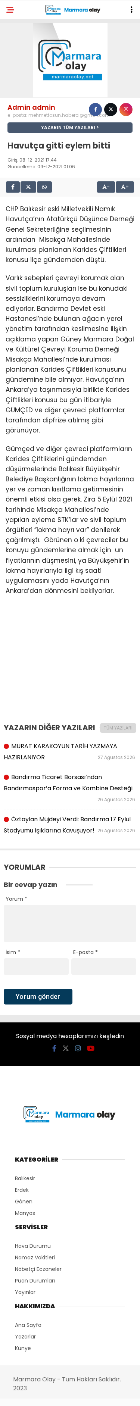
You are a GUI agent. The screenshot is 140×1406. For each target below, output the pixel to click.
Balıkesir (25, 1178)
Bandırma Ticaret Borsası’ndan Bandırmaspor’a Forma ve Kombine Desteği (70, 788)
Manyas (25, 1213)
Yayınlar (25, 1292)
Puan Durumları (35, 1280)
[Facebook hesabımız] (54, 1048)
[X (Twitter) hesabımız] (65, 1048)
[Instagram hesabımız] (78, 1048)
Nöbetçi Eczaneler (38, 1269)
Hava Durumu (33, 1246)
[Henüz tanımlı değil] (95, 109)
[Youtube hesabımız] (90, 1048)
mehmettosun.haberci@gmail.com (69, 115)
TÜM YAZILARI (118, 728)
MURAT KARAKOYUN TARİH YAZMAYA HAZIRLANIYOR (70, 752)
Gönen (23, 1201)
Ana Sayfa (28, 1325)
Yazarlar (25, 1336)
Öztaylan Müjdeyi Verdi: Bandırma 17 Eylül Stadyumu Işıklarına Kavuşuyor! (70, 825)
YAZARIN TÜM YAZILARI (68, 127)
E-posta (85, 952)
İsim (13, 952)
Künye (23, 1348)
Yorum (16, 899)
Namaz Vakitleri (35, 1257)
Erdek (22, 1190)
